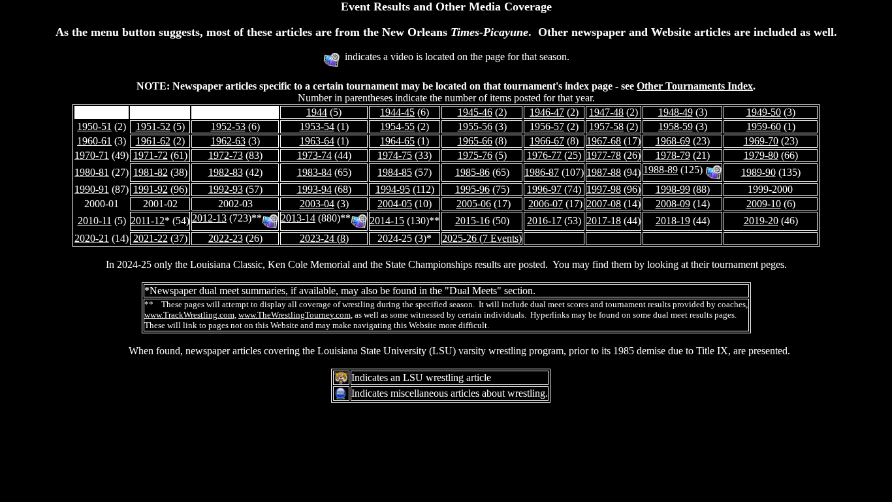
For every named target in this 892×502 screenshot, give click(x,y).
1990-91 (91, 189)
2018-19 (673, 220)
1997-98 (603, 189)
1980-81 (91, 172)
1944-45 (397, 112)
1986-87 (541, 172)
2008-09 (673, 203)
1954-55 (397, 126)
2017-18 (603, 220)
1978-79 (673, 155)
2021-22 (150, 238)
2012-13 (209, 218)
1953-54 (317, 126)
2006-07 (545, 203)
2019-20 (761, 220)
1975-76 (475, 155)
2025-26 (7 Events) (482, 238)
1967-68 (603, 140)
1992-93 (225, 189)
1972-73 (225, 155)
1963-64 (317, 140)
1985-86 (472, 172)
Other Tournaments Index (695, 86)
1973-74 (314, 155)
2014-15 (387, 220)
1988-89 (660, 169)
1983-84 (314, 172)
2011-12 (148, 220)
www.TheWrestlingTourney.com (294, 315)
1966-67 (547, 140)
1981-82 (150, 172)
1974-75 (394, 155)
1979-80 (761, 155)
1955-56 (475, 126)
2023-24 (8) (324, 238)
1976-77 (544, 155)
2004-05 (394, 203)
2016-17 (544, 220)
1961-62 (153, 140)
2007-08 (603, 203)
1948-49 (675, 112)
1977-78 (603, 155)
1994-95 (392, 189)
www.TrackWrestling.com (189, 315)
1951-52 (153, 126)
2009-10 (763, 203)
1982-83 (225, 172)
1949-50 (763, 112)
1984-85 (394, 172)
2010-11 (95, 220)
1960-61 (94, 140)
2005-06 (473, 203)
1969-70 (761, 140)
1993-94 (314, 189)
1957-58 (606, 126)
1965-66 (475, 140)
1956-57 (547, 126)
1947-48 (606, 112)
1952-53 (228, 126)
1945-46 (475, 112)
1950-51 (94, 126)
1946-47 (547, 112)
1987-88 (603, 172)
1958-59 (675, 126)
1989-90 (758, 172)
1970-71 (91, 155)
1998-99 (673, 189)
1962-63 (228, 140)
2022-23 (225, 238)
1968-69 (673, 140)
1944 (316, 112)
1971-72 (150, 155)
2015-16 (472, 220)
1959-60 (763, 126)
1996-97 (544, 189)
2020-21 (91, 238)
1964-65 (397, 140)
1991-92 (150, 189)
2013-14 (298, 218)
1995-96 (472, 189)
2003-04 (317, 203)
